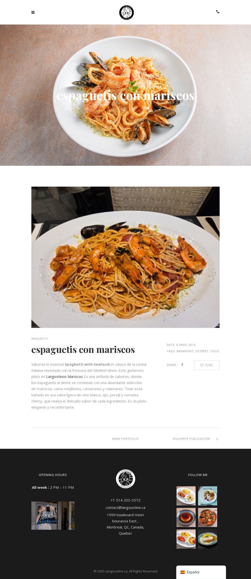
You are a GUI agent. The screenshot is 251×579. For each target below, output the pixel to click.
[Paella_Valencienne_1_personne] (207, 517)
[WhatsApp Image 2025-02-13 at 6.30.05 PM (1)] (207, 539)
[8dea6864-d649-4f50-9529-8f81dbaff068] (125, 257)
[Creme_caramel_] (186, 517)
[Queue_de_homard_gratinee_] (186, 539)
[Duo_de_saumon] (186, 495)
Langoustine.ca (116, 571)
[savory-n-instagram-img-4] (207, 495)
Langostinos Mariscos (64, 376)
